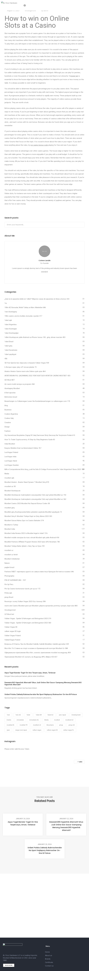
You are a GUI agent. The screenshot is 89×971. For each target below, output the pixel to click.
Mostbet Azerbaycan (12, 491)
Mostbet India (10, 529)
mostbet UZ (37, 725)
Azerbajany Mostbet (12, 388)
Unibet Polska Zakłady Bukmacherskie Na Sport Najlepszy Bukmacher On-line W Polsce (44, 850)
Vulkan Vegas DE (11, 627)
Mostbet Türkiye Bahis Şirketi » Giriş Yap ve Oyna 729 (24, 546)
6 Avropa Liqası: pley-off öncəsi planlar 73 (21, 367)
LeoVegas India (10, 457)
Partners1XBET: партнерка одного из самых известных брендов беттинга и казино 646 (39, 572)
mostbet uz (9, 550)
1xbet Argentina (10, 324)
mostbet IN (10, 725)
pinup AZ (72, 725)
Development (76, 715)
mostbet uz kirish (11, 555)
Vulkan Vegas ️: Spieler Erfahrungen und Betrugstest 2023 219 (28, 618)
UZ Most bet (9, 614)
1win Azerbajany (11, 312)
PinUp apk (8, 593)
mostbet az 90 (10, 486)
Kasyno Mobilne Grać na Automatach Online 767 (23, 448)
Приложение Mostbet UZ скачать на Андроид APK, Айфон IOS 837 (31, 657)
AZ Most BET (10, 380)
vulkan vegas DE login (13, 631)
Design (7, 427)
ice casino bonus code (39, 145)
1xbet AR (39, 715)
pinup (61, 725)
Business (8, 410)
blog (6, 405)
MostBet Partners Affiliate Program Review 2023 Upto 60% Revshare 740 (32, 542)
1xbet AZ (50, 715)
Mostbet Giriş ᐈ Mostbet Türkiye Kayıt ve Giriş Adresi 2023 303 (28, 516)
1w (6, 303)
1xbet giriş (8, 346)
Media (7, 474)
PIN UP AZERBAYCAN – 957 (15, 580)
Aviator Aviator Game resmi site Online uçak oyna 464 (25, 371)
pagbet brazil (9, 567)
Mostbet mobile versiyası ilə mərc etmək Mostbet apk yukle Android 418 (32, 538)
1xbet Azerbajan (11, 329)
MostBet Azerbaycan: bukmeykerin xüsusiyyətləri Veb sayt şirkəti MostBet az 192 (35, 495)
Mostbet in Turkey (11, 525)
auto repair (62, 715)
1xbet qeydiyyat (10, 354)
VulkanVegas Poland (12, 640)
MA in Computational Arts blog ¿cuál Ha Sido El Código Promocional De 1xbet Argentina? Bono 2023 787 (44, 469)
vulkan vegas (37, 730)
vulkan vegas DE (52, 730)
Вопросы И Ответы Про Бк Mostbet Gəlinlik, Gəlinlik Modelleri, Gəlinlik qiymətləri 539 (37, 644)
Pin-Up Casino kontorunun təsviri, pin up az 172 (22, 589)
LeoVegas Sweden (12, 465)
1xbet (28, 715)
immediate (20, 720)
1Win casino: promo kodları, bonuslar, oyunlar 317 (23, 316)
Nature (7, 563)
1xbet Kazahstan (11, 350)
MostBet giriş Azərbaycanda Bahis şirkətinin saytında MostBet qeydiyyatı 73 (33, 512)
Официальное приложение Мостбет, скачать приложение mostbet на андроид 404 (38, 653)
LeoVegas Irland (11, 461)
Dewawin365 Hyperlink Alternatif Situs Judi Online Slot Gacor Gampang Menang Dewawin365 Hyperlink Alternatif (66, 826)
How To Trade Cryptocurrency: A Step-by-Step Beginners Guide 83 (30, 440)
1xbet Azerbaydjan (12, 333)
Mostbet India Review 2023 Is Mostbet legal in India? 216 (26, 533)
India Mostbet (10, 444)
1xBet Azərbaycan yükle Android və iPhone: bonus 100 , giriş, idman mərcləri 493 (35, 337)
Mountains (50, 725)
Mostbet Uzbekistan (12, 559)
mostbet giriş (10, 508)
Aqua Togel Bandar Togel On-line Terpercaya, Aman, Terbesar (23, 823)
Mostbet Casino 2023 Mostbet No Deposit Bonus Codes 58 (27, 503)
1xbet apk (8, 320)
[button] (8, 965)
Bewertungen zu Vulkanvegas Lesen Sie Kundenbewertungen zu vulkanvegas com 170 (37, 401)
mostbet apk (9, 478)
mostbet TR (23, 725)
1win (8, 715)
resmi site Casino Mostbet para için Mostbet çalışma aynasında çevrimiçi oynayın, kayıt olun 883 (41, 606)
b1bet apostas (10, 393)
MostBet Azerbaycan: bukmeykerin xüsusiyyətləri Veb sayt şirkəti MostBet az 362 (35, 499)
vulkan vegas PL (68, 730)
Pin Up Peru (9, 584)
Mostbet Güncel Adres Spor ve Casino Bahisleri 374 (24, 520)
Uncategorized (10, 610)
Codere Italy (9, 418)
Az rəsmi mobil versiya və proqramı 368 (20, 384)
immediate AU (34, 720)
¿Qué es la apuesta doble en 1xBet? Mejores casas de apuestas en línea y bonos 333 (37, 299)
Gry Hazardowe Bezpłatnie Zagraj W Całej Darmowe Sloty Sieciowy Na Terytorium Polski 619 (40, 435)
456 (6, 359)
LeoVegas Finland (11, 452)
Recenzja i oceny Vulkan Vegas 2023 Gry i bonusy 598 (25, 601)
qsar (8, 730)
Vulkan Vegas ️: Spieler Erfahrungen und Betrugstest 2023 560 (28, 623)
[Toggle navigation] (24, 5)
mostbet (57, 720)
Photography (9, 576)
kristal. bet (74, 76)
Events (9, 720)
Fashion (8, 431)
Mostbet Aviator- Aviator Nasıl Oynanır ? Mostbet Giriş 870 (27, 482)
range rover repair (21, 730)
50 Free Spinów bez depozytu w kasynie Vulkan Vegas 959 (27, 363)
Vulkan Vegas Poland (13, 636)
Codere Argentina (11, 414)
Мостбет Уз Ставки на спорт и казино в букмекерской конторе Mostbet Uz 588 (36, 648)
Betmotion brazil (11, 397)
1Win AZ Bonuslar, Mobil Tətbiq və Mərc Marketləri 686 (25, 307)
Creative (8, 422)
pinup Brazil (9, 597)
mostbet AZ (69, 720)
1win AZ (18, 715)
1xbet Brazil (9, 342)
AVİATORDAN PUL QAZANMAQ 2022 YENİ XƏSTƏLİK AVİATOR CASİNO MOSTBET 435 (37, 376)
